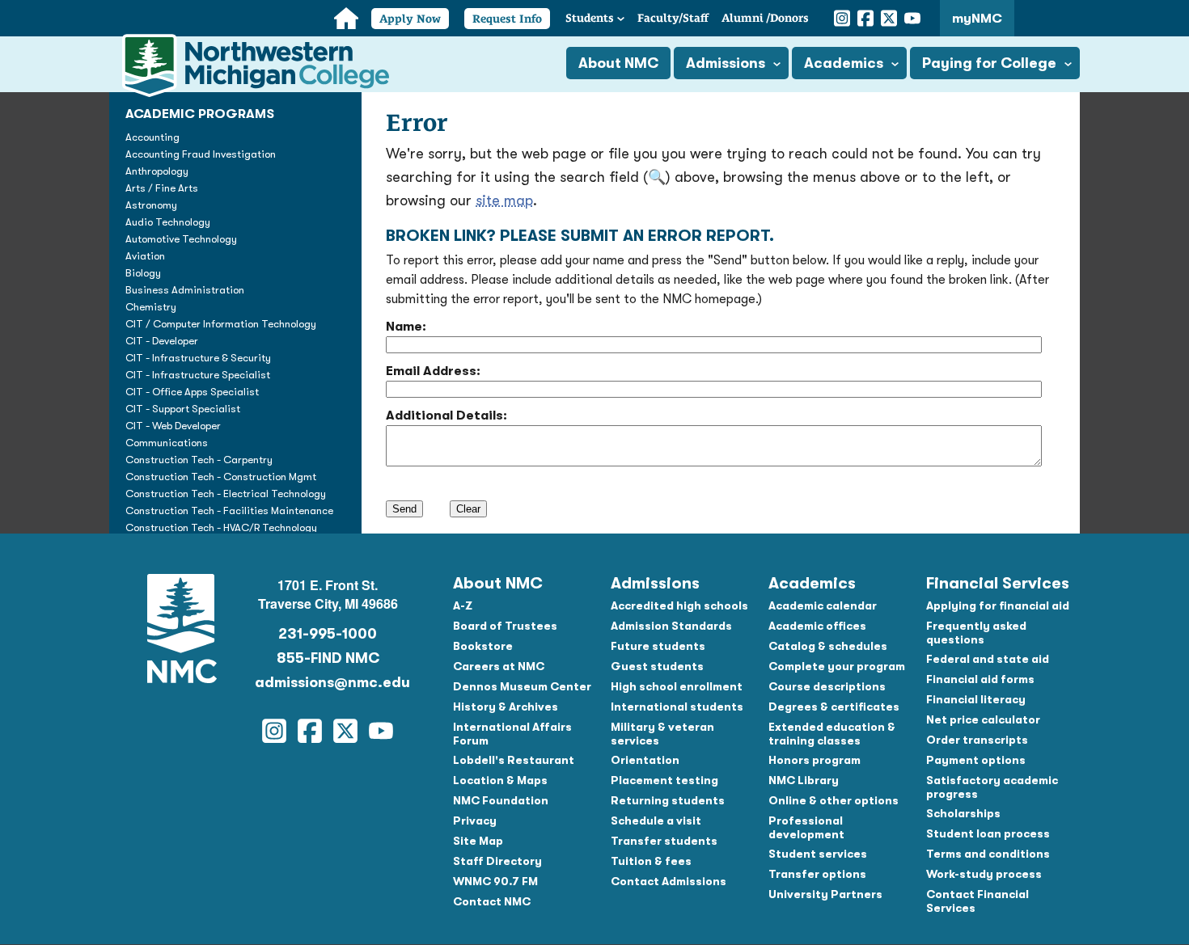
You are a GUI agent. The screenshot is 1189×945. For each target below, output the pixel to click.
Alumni (765, 17)
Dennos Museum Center (522, 686)
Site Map (478, 840)
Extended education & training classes (831, 733)
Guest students (657, 666)
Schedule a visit (656, 820)
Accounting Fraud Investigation (200, 154)
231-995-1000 (327, 634)
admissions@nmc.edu (327, 682)
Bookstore (483, 645)
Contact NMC (492, 901)
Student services (817, 853)
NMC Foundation (500, 800)
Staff (673, 17)
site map (504, 200)
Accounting (152, 137)
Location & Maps (500, 780)
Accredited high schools (679, 605)
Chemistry (150, 307)
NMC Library (803, 780)
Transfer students (664, 840)
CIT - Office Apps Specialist (192, 392)
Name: (406, 326)
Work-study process (984, 873)
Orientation (645, 759)
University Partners (825, 894)
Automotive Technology (181, 239)
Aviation (145, 256)
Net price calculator (983, 719)
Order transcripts (977, 739)
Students (589, 17)
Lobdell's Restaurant (513, 759)
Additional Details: (446, 415)
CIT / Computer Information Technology (220, 324)
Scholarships (963, 813)
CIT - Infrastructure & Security (198, 358)
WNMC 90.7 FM (495, 881)
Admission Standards (671, 625)
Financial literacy (976, 699)
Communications (166, 443)
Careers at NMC (498, 666)
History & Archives (505, 706)
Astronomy (151, 205)
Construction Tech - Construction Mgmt (220, 476)
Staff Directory (497, 860)
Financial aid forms (980, 679)
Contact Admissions (668, 881)
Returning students (668, 800)
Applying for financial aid (997, 605)
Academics (843, 63)
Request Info (507, 18)
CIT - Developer (161, 341)
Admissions (725, 63)
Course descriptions (827, 686)
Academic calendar (822, 605)
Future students (658, 645)
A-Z (462, 605)
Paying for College (989, 63)
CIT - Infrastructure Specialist (197, 375)
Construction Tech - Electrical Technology (225, 493)
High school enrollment (677, 686)
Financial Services (997, 583)
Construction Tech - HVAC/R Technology (221, 527)
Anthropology (156, 171)
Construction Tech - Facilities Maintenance (229, 510)
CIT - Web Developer (173, 426)
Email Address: (433, 371)
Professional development (806, 827)
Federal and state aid (987, 658)
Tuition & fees (651, 860)
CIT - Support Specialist (182, 409)
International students (677, 706)
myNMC (977, 18)
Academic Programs (199, 114)
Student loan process (988, 833)
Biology (143, 273)
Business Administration (184, 290)
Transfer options (817, 873)
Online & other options (833, 800)
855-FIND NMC (328, 658)
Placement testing (664, 780)
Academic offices (817, 625)
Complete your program (836, 666)
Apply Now (410, 18)
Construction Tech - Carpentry (199, 460)
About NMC (618, 63)
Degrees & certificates (833, 706)
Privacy (475, 820)
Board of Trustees (505, 625)
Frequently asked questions (976, 632)
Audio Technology (167, 222)
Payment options (976, 759)
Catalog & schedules (827, 645)
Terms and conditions (988, 853)
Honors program (814, 759)
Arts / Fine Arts (161, 188)
